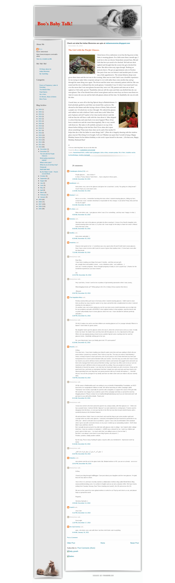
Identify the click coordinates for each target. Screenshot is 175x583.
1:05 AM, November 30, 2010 (81, 179)
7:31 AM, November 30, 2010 (81, 252)
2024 (40, 114)
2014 (40, 137)
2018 (40, 128)
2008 (40, 202)
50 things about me (45, 69)
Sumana (72, 219)
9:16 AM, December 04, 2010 (81, 444)
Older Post (71, 543)
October (43, 176)
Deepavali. (43, 167)
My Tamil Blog (43, 74)
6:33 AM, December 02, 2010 (81, 342)
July (41, 183)
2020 (40, 123)
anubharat (73, 183)
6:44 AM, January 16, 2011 (80, 532)
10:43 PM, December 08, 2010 (81, 463)
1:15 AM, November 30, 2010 (81, 191)
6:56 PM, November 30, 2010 (81, 293)
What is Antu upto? (46, 162)
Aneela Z (72, 195)
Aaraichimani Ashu (79, 152)
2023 (40, 116)
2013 (40, 140)
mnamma (72, 242)
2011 (40, 144)
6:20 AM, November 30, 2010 (81, 238)
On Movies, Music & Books (47, 97)
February (43, 195)
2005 (40, 208)
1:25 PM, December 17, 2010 (81, 522)
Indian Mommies (44, 71)
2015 (40, 135)
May (41, 187)
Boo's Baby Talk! (55, 23)
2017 (40, 130)
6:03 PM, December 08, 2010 (81, 454)
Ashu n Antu (104, 152)
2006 (40, 206)
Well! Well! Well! (45, 169)
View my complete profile (44, 59)
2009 (40, 199)
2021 (40, 121)
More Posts (43, 99)
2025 (40, 112)
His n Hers (122, 152)
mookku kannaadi (84, 155)
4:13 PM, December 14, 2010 (81, 513)
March (42, 192)
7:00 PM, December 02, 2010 (81, 378)
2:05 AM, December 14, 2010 (81, 503)
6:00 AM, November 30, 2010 (81, 228)
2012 (40, 142)
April (41, 190)
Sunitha (72, 233)
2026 (40, 109)
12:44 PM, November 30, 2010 (81, 275)
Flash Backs (43, 92)
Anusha (72, 346)
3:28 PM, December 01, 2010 (81, 315)
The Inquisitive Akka (76, 297)
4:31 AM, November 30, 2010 (81, 205)
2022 (40, 119)
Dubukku (72, 458)
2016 (40, 133)
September (43, 178)
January (43, 197)
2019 (40, 126)
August (42, 181)
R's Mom (72, 209)
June (42, 185)
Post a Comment (72, 537)
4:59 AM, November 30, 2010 (81, 214)
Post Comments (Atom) (86, 548)
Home (103, 543)
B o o (40, 49)
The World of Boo (44, 89)
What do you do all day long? (49, 165)
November (43, 151)
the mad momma (75, 527)
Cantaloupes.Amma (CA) (77, 171)
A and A (72, 507)
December (43, 149)
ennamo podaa (113, 152)
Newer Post (134, 543)
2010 (40, 147)
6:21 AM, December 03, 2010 (81, 398)
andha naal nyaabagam (92, 152)
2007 (40, 204)
